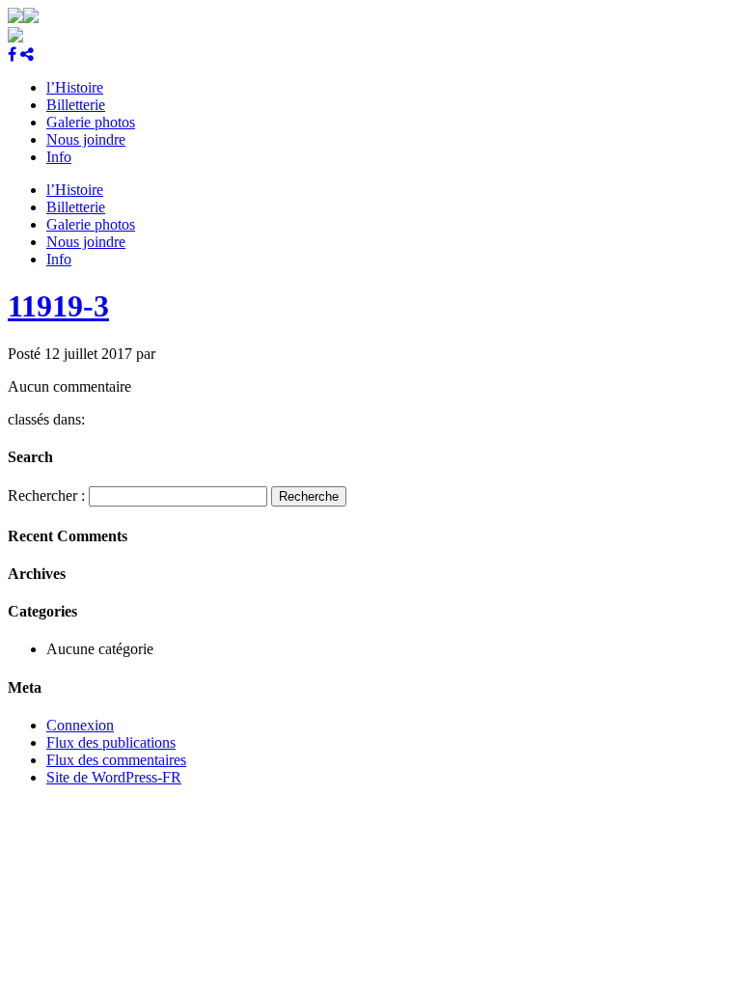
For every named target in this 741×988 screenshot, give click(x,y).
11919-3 (58, 305)
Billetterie (75, 104)
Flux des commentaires (116, 760)
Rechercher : (46, 495)
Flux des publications (111, 742)
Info (58, 157)
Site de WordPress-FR (113, 777)
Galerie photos (90, 122)
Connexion (80, 725)
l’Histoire (74, 87)
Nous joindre (85, 139)
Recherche (309, 496)
